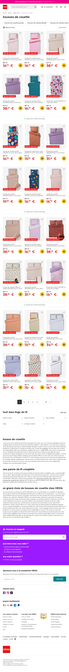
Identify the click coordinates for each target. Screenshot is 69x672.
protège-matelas (29, 424)
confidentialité (23, 636)
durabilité (24, 622)
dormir (10, 13)
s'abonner (59, 579)
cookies (5, 639)
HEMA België (54, 619)
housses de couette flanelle (37, 23)
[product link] (13, 43)
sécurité (63, 636)
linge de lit (16, 13)
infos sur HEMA (25, 617)
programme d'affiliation (28, 628)
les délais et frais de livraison (13, 552)
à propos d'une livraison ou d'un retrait (16, 546)
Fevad (11, 639)
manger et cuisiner (8, 624)
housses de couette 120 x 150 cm (14, 480)
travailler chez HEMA (27, 619)
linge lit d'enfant (29, 418)
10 (46, 402)
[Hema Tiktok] (11, 593)
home (4, 13)
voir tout (63, 412)
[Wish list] (57, 7)
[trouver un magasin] (64, 537)
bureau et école (7, 619)
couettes (45, 448)
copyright (46, 636)
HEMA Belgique (55, 622)
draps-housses (7, 418)
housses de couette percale (14, 23)
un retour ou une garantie (12, 549)
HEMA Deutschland (56, 624)
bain (4, 629)
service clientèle (16, 559)
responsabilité (55, 636)
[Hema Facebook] (4, 593)
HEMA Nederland (56, 617)
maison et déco (7, 617)
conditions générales (35, 636)
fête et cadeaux (8, 622)
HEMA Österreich (56, 627)
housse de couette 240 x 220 (46, 478)
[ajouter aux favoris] (20, 33)
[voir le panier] (61, 7)
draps (4, 424)
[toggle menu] (65, 7)
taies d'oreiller (50, 418)
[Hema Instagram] (8, 593)
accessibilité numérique (10, 636)
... (41, 402)
